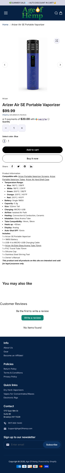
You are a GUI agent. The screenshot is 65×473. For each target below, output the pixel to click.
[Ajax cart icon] (61, 13)
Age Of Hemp (32, 461)
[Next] (60, 64)
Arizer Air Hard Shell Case (37, 179)
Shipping (5, 115)
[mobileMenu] (5, 13)
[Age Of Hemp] (32, 13)
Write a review (32, 317)
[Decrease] (5, 128)
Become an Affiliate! (13, 355)
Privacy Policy (10, 376)
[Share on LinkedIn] (31, 166)
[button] (32, 119)
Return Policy (10, 369)
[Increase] (21, 128)
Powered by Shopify (47, 461)
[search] (56, 13)
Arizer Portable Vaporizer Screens (33, 176)
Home (5, 24)
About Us (8, 347)
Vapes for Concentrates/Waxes (19, 394)
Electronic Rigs (11, 397)
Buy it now (32, 158)
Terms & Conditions (13, 372)
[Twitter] (18, 166)
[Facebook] (12, 166)
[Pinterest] (24, 166)
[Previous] (4, 64)
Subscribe (51, 444)
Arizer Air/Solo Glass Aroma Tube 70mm (23, 245)
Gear (6, 351)
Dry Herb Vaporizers (14, 390)
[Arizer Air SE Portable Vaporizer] (56, 40)
